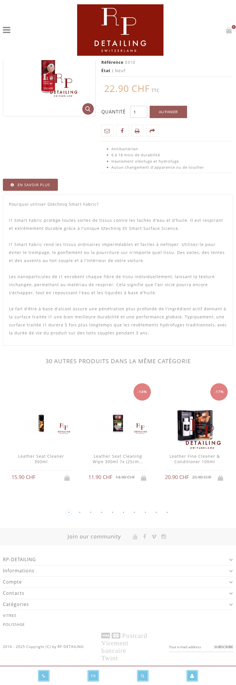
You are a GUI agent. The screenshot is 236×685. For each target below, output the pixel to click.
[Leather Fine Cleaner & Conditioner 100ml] (195, 423)
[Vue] (47, 477)
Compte (12, 582)
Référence (112, 62)
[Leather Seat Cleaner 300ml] (41, 423)
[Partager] (152, 131)
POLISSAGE (14, 624)
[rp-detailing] (120, 30)
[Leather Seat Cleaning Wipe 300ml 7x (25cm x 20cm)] (118, 423)
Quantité (113, 112)
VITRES (9, 615)
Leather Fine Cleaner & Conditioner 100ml (195, 459)
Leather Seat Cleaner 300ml (41, 459)
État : (107, 70)
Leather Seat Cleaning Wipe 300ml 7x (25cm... (118, 459)
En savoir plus (34, 184)
